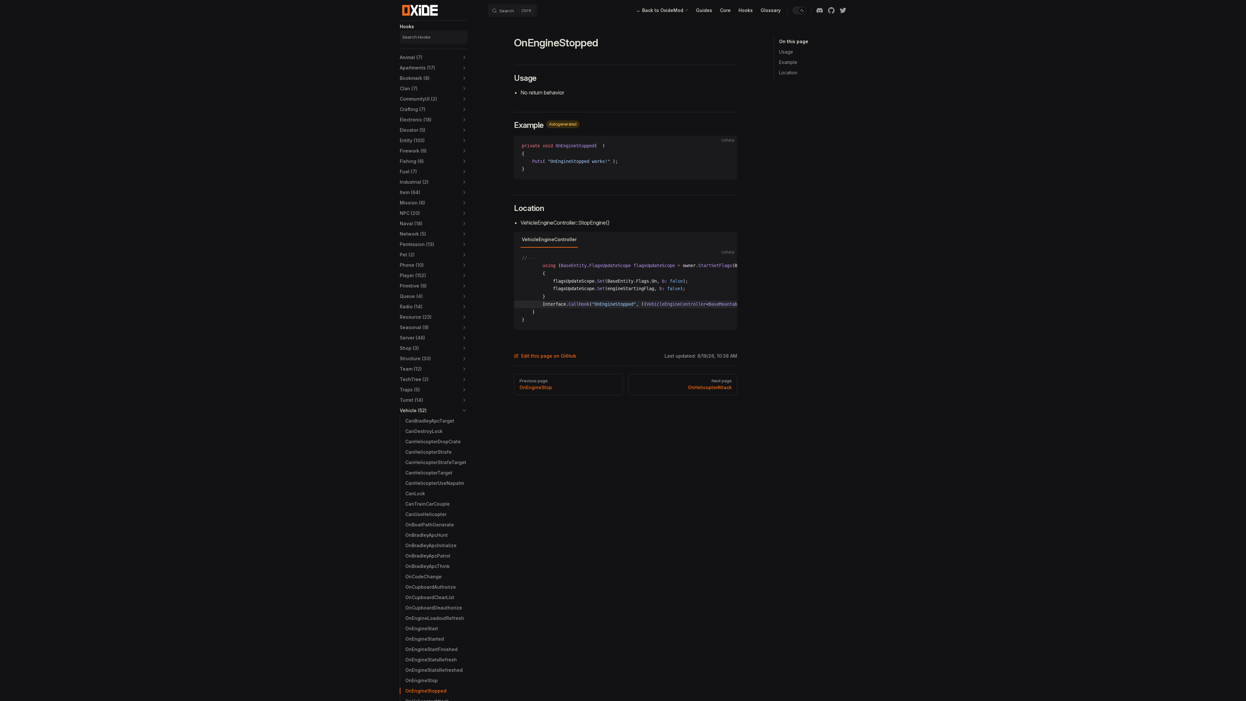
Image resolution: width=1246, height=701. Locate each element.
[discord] (819, 10)
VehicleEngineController (549, 239)
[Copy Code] (726, 146)
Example (788, 62)
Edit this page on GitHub (548, 356)
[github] (831, 10)
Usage (786, 52)
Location (788, 72)
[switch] (799, 10)
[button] (433, 57)
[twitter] (843, 10)
